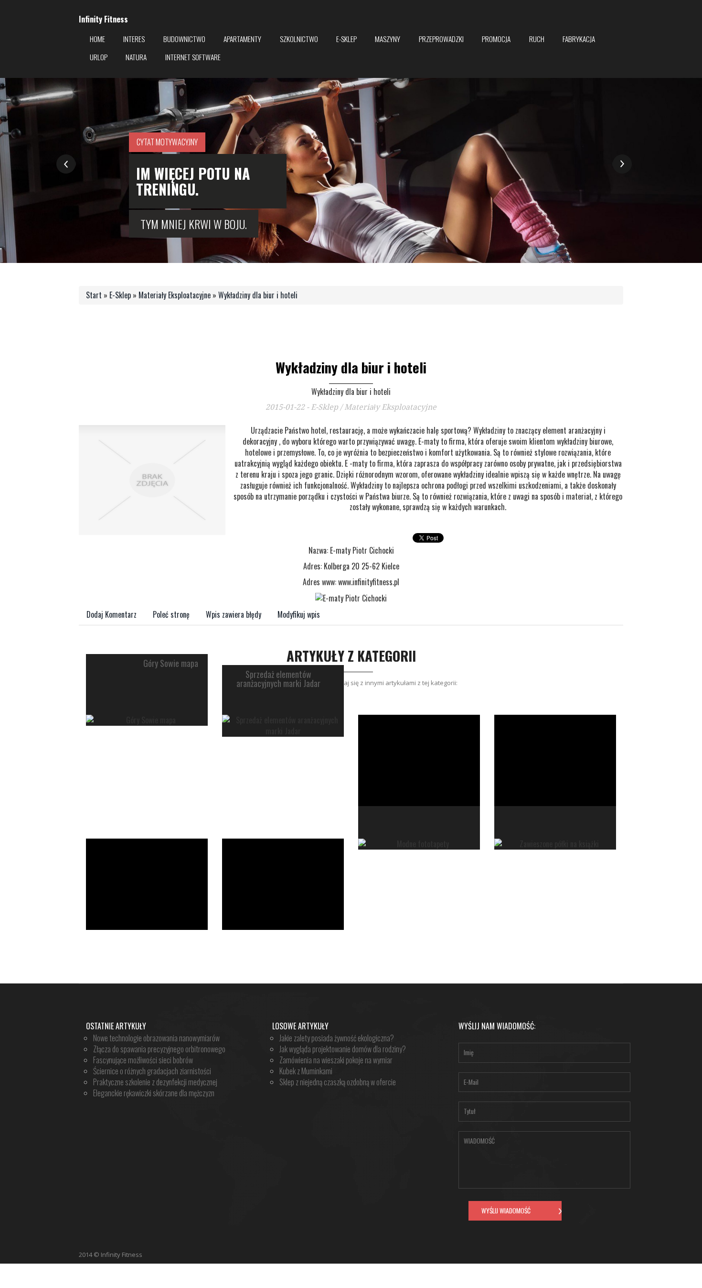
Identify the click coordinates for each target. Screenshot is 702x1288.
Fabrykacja (579, 38)
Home (97, 38)
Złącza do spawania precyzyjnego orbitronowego (159, 1049)
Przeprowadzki (441, 38)
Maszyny (387, 38)
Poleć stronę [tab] (171, 614)
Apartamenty (242, 38)
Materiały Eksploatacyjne (174, 295)
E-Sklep (346, 38)
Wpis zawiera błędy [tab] (233, 614)
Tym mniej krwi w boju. (193, 223)
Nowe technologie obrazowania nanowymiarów (156, 1038)
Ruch (536, 38)
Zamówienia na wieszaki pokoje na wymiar (336, 1060)
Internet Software (193, 57)
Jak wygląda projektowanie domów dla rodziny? (342, 1049)
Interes (134, 38)
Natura (136, 57)
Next (622, 164)
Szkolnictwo (299, 38)
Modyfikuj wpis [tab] (298, 614)
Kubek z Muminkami (305, 1071)
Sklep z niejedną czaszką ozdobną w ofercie (337, 1082)
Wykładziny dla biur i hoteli (258, 295)
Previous (66, 164)
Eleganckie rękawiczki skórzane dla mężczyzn (153, 1093)
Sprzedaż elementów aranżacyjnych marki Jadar (278, 679)
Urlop (98, 57)
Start (94, 295)
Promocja (496, 38)
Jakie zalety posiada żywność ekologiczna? (336, 1038)
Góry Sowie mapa (170, 663)
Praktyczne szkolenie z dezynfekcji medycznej (155, 1082)
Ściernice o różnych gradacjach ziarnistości (152, 1071)
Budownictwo (184, 38)
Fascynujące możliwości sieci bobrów (143, 1060)
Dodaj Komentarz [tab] (111, 614)
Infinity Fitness (103, 19)
